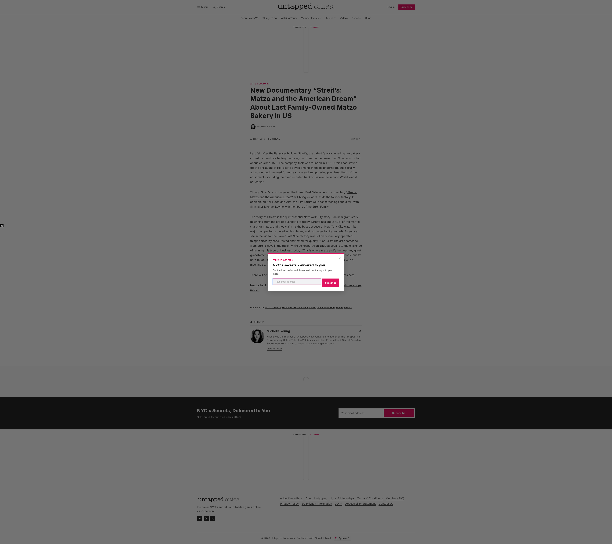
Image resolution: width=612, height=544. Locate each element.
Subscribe (330, 282)
